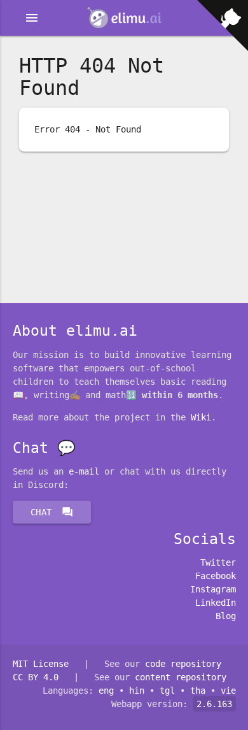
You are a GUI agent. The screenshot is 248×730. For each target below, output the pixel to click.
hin (136, 690)
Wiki (201, 417)
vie (228, 690)
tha (197, 690)
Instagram (213, 589)
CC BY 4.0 (36, 677)
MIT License (41, 664)
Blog (226, 616)
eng (106, 690)
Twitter (218, 562)
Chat (52, 512)
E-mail (84, 471)
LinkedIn (215, 603)
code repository (183, 664)
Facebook (215, 576)
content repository (180, 677)
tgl (167, 690)
